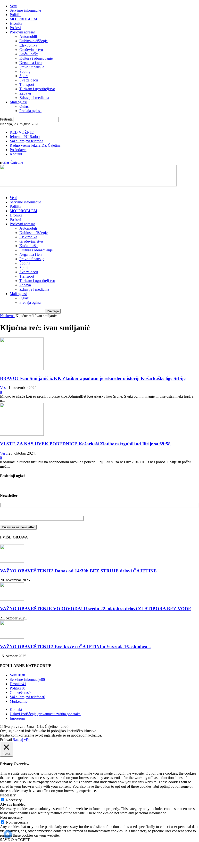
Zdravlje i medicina (34, 98)
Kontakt (16, 154)
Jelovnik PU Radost (25, 137)
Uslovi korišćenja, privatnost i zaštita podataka (45, 714)
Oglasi (24, 106)
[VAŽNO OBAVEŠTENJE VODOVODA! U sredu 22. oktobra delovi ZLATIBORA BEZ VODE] (12, 599)
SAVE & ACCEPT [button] (15, 840)
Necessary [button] (8, 795)
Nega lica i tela (30, 63)
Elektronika (28, 45)
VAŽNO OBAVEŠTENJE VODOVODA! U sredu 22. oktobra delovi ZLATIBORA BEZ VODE (95, 608)
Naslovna (7, 316)
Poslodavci (18, 150)
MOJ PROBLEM (23, 19)
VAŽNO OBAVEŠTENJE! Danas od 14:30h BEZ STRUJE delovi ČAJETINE (78, 570)
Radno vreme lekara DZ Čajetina (35, 145)
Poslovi (15, 28)
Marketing (18, 701)
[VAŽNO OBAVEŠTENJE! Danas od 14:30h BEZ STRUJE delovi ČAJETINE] (12, 561)
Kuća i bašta (28, 54)
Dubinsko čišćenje (33, 41)
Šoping (24, 71)
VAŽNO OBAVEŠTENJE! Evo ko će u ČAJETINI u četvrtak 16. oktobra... (75, 646)
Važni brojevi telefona (26, 141)
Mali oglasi (18, 102)
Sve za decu (28, 80)
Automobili (28, 36)
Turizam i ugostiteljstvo (37, 89)
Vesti (13, 6)
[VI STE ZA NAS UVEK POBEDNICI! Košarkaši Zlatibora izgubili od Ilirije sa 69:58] (22, 434)
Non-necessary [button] (11, 817)
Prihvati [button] (6, 740)
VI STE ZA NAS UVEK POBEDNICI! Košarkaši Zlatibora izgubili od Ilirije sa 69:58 (85, 443)
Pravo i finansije (31, 67)
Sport (23, 76)
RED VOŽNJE (22, 132)
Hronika (16, 23)
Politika (15, 15)
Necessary (14, 800)
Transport (26, 84)
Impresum (17, 718)
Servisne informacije (25, 10)
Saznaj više (21, 740)
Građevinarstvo (31, 50)
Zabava (25, 93)
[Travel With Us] (88, 185)
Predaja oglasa (30, 111)
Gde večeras (20, 692)
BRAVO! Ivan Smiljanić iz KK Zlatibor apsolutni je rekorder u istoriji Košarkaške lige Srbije (92, 378)
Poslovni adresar (22, 32)
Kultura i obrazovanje (36, 58)
